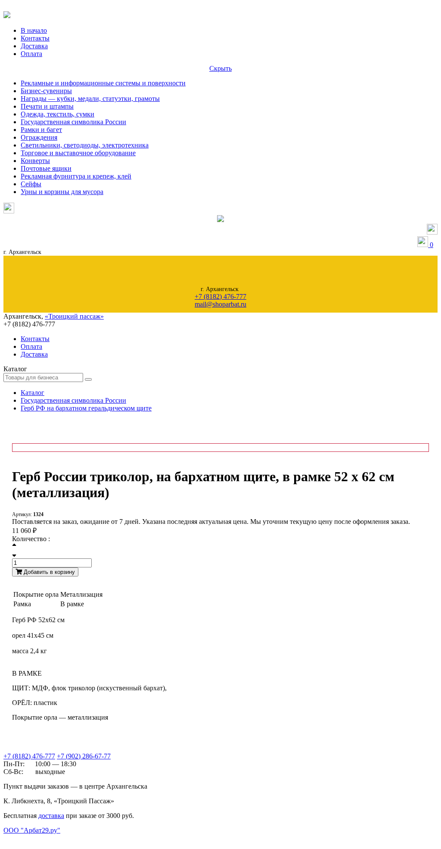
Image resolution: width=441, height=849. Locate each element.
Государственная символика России (73, 121)
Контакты (35, 38)
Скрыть (220, 68)
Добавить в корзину (48, 572)
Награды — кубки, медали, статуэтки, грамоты (90, 98)
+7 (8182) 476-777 (220, 296)
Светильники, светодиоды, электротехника (85, 145)
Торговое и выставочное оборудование (78, 153)
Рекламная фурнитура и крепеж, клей (76, 176)
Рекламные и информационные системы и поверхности (103, 83)
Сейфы (31, 184)
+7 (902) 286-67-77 (84, 756)
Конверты (35, 160)
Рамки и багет (41, 129)
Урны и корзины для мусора (62, 191)
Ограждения (39, 137)
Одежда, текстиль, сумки (57, 114)
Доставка (34, 46)
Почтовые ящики (46, 168)
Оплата (31, 53)
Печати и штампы (47, 106)
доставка (51, 815)
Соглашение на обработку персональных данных (47, 838)
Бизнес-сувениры (46, 90)
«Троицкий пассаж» (74, 316)
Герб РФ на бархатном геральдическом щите (86, 408)
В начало (34, 30)
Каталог (32, 392)
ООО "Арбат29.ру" (31, 830)
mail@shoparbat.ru (220, 304)
